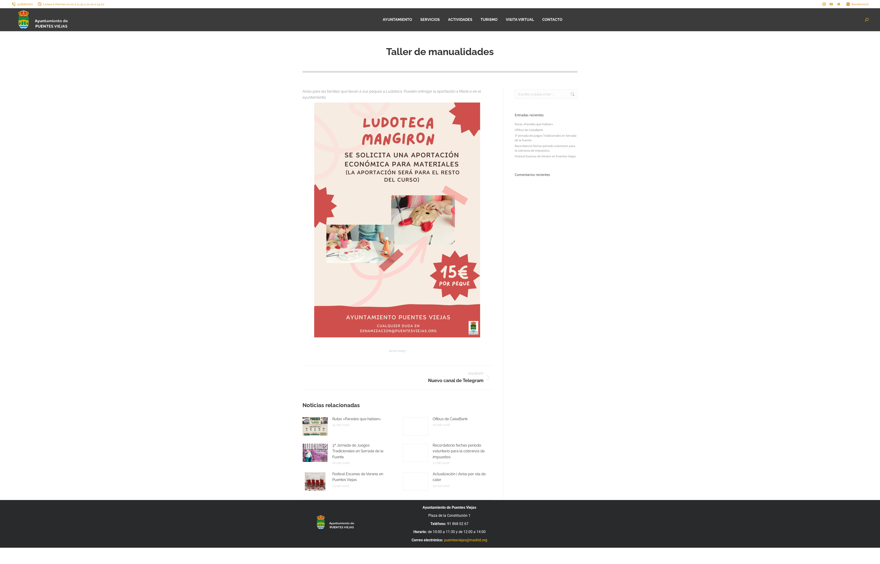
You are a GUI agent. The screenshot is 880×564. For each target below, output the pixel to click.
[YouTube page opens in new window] (831, 4)
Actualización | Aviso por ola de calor (459, 477)
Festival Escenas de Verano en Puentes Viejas (357, 477)
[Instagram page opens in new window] (824, 4)
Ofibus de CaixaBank (450, 419)
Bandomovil (860, 4)
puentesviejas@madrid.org (465, 540)
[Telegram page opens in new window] (838, 4)
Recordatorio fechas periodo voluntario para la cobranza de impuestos (459, 451)
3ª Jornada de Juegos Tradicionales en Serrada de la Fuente (357, 451)
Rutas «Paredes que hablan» (356, 419)
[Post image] (315, 426)
